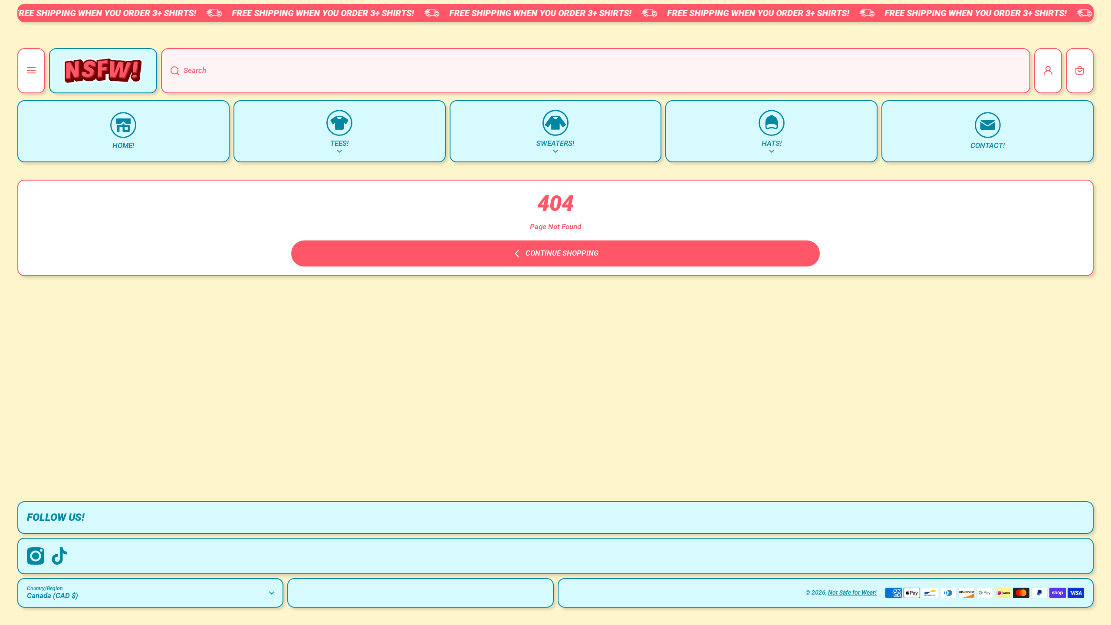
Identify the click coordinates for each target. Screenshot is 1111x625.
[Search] (170, 70)
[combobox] (595, 70)
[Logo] (103, 70)
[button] (1080, 70)
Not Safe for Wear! (852, 592)
